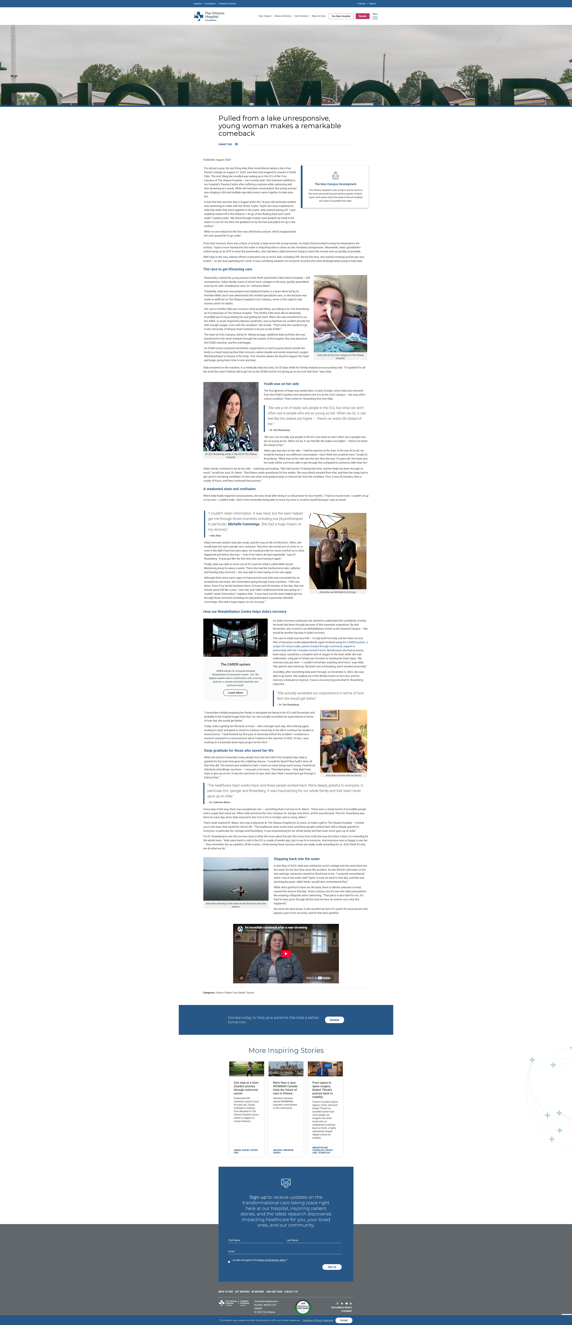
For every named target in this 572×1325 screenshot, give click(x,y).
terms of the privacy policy (272, 1260)
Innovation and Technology (320, 1148)
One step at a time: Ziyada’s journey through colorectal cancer (246, 1088)
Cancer (237, 1150)
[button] (375, 16)
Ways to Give (226, 1291)
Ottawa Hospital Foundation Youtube (346, 1303)
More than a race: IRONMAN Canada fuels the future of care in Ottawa (285, 1088)
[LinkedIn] (242, 144)
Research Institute (227, 3)
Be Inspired (258, 1291)
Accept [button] (344, 1320)
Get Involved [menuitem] (301, 16)
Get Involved (242, 1291)
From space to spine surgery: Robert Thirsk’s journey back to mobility (322, 1090)
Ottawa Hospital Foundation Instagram (351, 1303)
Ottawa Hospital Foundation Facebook (338, 1303)
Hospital (197, 3)
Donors (246, 1150)
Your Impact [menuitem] (264, 16)
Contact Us (291, 1291)
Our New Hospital (341, 16)
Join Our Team (274, 1291)
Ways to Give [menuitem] (319, 16)
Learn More (235, 692)
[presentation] (246, 1069)
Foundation (210, 3)
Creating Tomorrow (283, 1150)
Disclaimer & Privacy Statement (318, 1320)
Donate (362, 16)
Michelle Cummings (244, 524)
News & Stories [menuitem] (283, 16)
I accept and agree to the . (260, 1260)
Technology (324, 1152)
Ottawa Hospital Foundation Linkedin (342, 1303)
